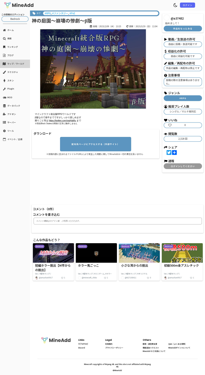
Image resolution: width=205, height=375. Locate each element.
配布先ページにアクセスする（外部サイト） (95, 144)
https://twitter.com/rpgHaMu (62, 120)
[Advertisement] (84, 181)
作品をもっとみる (182, 28)
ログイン (187, 5)
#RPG (182, 98)
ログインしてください (183, 166)
